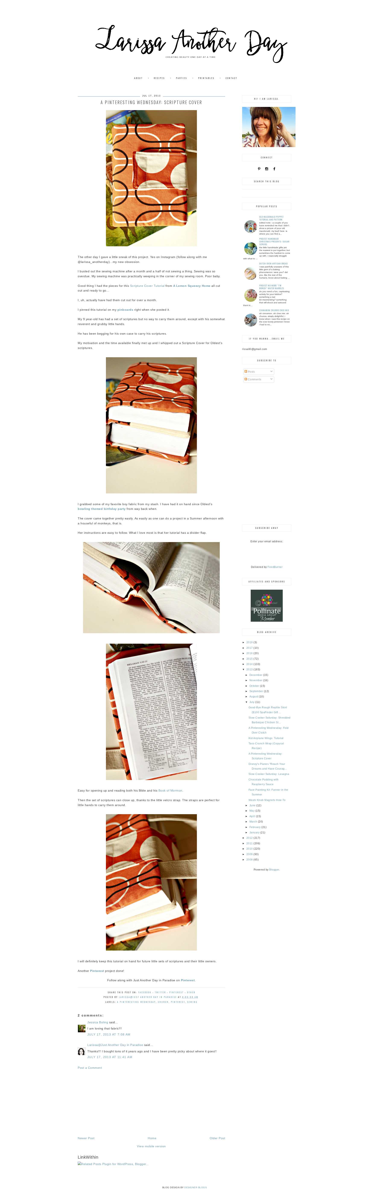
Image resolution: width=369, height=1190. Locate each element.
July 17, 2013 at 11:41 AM (109, 1057)
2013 (250, 669)
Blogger (274, 869)
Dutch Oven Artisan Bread (273, 263)
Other (191, 992)
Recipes (159, 78)
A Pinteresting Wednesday (136, 1001)
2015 (250, 658)
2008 (250, 859)
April (252, 816)
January (254, 832)
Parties (181, 78)
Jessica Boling (97, 1022)
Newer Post (86, 1138)
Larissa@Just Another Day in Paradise (115, 1045)
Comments (254, 379)
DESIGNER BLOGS (195, 1187)
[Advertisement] (151, 1103)
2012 (250, 837)
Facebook (144, 992)
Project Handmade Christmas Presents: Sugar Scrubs (274, 241)
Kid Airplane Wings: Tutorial (266, 738)
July (252, 702)
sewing (192, 1001)
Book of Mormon (170, 790)
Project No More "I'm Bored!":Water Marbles (271, 287)
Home (152, 1138)
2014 (250, 664)
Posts (251, 371)
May (252, 810)
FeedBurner (275, 567)
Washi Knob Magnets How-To (267, 800)
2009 (250, 854)
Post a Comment (90, 1067)
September (256, 691)
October (254, 685)
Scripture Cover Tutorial (147, 285)
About (138, 78)
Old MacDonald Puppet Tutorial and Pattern (271, 218)
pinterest (178, 1001)
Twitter (160, 992)
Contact (231, 78)
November (256, 680)
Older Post (217, 1138)
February (255, 827)
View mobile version (151, 1146)
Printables (206, 78)
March (253, 821)
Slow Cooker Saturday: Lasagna (269, 774)
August (254, 696)
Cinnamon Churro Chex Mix (274, 310)
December (256, 675)
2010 (250, 848)
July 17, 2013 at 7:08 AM (109, 1034)
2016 (250, 653)
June (252, 805)
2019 (250, 642)
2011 (250, 843)
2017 (250, 647)
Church (163, 1001)
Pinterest (176, 992)
